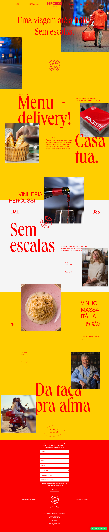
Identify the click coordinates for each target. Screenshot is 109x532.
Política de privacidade (82, 499)
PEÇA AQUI (23, 94)
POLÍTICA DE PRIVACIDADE (55, 485)
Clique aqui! (68, 272)
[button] (98, 528)
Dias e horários (71, 3)
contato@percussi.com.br (28, 499)
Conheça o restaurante (54, 431)
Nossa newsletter (84, 3)
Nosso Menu (18, 3)
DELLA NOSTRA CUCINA (34, 3)
